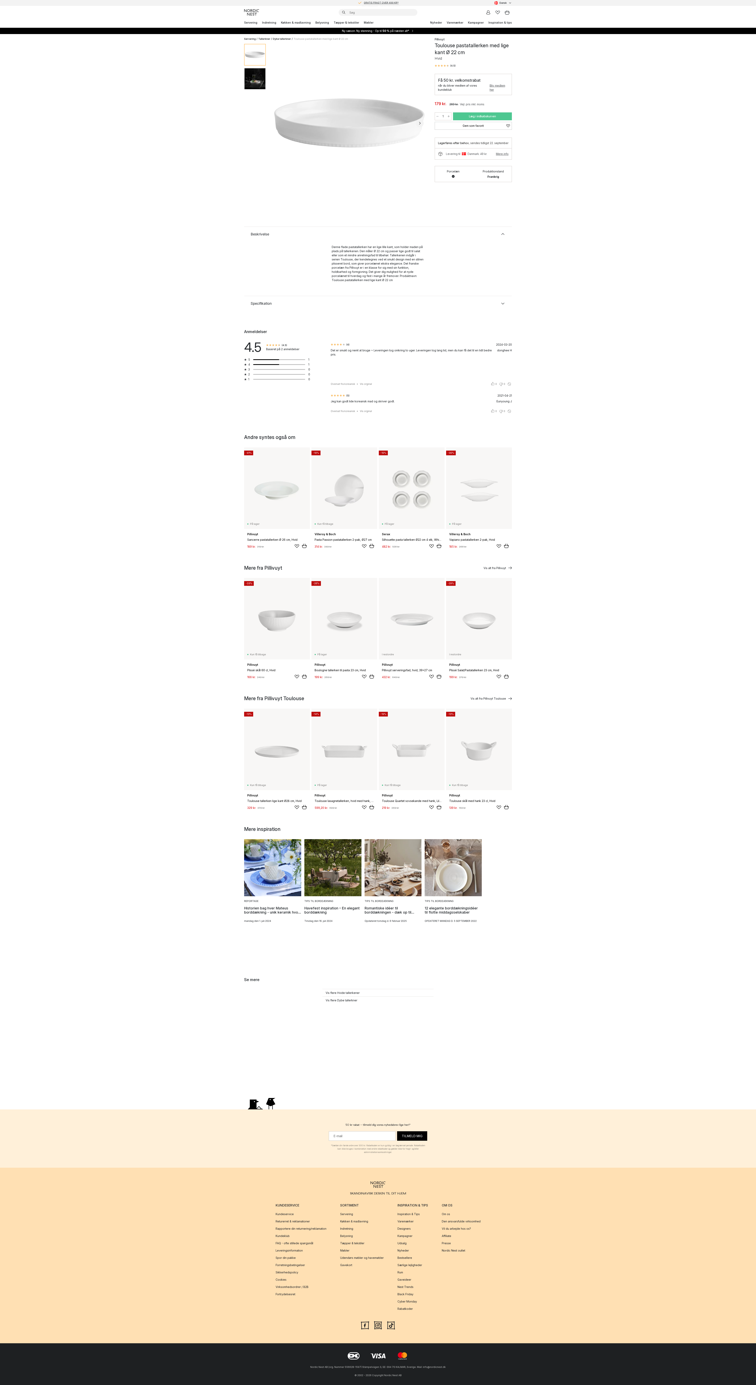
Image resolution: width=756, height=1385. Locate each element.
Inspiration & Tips (408, 1214)
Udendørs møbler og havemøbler (362, 1257)
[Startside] (251, 12)
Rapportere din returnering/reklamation (301, 1228)
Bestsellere (404, 1257)
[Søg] (343, 12)
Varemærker (455, 22)
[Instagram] (378, 1324)
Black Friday (405, 1294)
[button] (445, 66)
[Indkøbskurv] (507, 12)
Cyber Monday (407, 1301)
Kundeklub (283, 1236)
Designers (404, 1228)
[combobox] (503, 3)
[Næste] (420, 123)
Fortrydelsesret (285, 1294)
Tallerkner (264, 38)
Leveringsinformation (289, 1250)
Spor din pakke (286, 1257)
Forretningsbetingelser (290, 1265)
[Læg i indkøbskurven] (304, 545)
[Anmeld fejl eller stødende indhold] (509, 384)
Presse (446, 1243)
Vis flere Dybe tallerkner (341, 1000)
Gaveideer (404, 1279)
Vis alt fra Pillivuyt (495, 568)
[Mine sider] (488, 12)
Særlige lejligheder (409, 1265)
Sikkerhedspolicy (287, 1272)
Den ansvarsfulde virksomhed (461, 1221)
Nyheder (436, 22)
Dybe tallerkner (282, 38)
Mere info (502, 154)
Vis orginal (366, 383)
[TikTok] (390, 1324)
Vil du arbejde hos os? (456, 1228)
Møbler (368, 22)
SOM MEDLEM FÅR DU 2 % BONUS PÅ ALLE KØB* (381, 2)
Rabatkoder (405, 1308)
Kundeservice (285, 1214)
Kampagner (476, 22)
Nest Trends (405, 1287)
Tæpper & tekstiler (346, 22)
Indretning (269, 22)
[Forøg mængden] (448, 116)
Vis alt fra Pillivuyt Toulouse (488, 698)
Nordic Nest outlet (453, 1250)
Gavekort (346, 1265)
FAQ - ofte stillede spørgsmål (294, 1243)
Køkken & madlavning (296, 22)
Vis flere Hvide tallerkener (343, 992)
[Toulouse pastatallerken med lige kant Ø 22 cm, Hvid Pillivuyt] (349, 122)
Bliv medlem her (497, 87)
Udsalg (402, 1243)
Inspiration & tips (500, 22)
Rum (400, 1272)
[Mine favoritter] (497, 12)
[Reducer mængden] (437, 116)
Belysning (322, 22)
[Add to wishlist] (297, 546)
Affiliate (446, 1236)
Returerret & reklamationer (293, 1221)
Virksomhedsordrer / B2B (292, 1287)
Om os (446, 1214)
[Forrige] (279, 123)
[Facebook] (365, 1324)
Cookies (281, 1279)
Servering (250, 22)
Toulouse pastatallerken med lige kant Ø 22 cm (321, 38)
